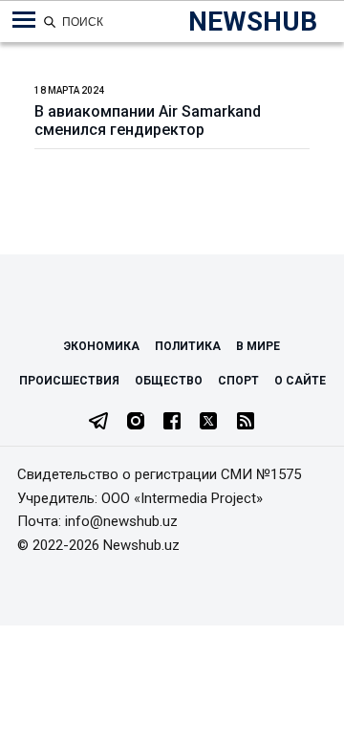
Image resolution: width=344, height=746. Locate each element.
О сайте (300, 380)
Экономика (102, 346)
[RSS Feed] (245, 422)
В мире (258, 346)
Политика (188, 346)
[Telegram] (98, 422)
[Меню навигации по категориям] (23, 20)
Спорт (238, 380)
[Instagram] (135, 422)
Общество (169, 380)
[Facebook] (172, 422)
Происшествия (69, 380)
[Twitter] (208, 422)
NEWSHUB (252, 21)
